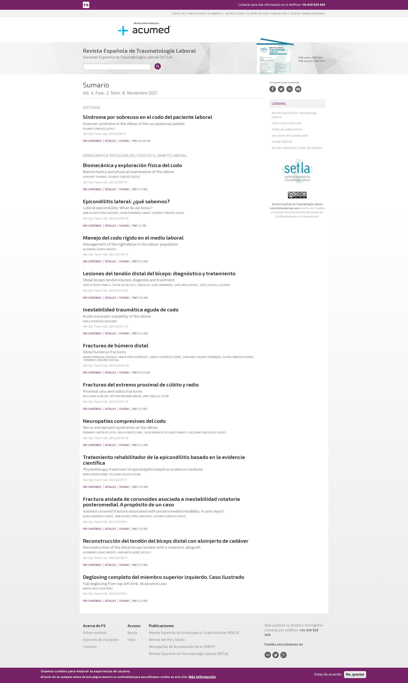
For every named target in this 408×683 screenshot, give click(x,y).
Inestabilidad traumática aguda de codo (130, 309)
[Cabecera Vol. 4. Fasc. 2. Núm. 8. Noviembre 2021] (273, 63)
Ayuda (132, 633)
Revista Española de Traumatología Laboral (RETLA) (188, 654)
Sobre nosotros (95, 633)
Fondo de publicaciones (287, 129)
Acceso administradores (307, 13)
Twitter (275, 655)
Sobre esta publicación (287, 123)
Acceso (134, 625)
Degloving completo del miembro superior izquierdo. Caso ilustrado (163, 577)
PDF (135, 140)
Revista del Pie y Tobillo (167, 640)
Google (283, 655)
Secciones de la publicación (290, 135)
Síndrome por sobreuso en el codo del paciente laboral (147, 117)
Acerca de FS (94, 625)
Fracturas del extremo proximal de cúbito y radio (141, 384)
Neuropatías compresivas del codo (124, 421)
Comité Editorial (282, 141)
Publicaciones (161, 625)
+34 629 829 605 (313, 5)
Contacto (90, 647)
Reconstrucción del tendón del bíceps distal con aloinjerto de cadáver (165, 541)
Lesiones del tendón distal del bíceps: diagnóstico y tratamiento (159, 273)
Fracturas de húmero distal (115, 345)
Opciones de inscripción (101, 640)
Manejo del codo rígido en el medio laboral (133, 237)
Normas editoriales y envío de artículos (297, 148)
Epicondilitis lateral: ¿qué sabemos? (126, 201)
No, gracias (355, 674)
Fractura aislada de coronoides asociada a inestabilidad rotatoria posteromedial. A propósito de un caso (161, 501)
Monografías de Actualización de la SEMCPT (182, 647)
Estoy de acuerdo (327, 674)
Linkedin (268, 655)
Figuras (124, 140)
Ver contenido (92, 140)
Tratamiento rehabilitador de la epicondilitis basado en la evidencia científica (164, 460)
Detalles (110, 140)
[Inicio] (86, 5)
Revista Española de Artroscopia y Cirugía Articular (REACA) (194, 633)
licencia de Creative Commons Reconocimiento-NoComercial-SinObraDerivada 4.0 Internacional (298, 212)
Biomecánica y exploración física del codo (132, 165)
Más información (202, 677)
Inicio (131, 640)
